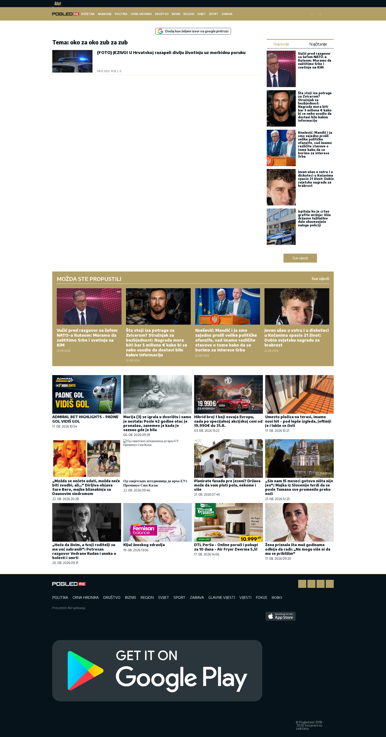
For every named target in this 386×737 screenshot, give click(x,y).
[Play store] (157, 671)
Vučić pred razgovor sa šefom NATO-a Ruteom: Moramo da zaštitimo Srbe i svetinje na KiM (314, 60)
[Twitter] (321, 584)
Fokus (261, 597)
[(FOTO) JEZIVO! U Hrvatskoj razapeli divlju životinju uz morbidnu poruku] (72, 61)
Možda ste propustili (89, 278)
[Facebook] (302, 584)
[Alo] (56, 3)
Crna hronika (141, 14)
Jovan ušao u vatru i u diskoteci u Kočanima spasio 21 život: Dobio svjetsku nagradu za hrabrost (316, 179)
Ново (277, 597)
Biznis (176, 14)
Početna (88, 14)
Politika (121, 14)
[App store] (281, 671)
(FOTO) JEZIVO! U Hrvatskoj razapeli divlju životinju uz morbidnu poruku (171, 52)
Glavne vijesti (221, 597)
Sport (213, 14)
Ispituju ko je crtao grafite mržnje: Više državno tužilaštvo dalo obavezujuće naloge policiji (314, 218)
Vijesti (245, 597)
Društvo (162, 14)
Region (188, 14)
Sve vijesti (300, 258)
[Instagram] (311, 584)
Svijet (201, 14)
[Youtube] (330, 584)
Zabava (227, 14)
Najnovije (105, 14)
